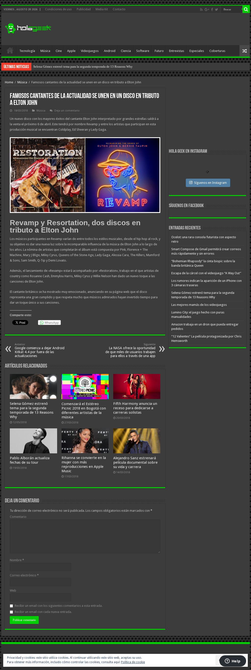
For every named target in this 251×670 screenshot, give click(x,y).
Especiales (196, 51)
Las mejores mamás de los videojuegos (59, 66)
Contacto (119, 9)
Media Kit (102, 9)
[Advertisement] (157, 29)
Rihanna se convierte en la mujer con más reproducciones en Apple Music (84, 464)
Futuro (159, 51)
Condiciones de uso (58, 9)
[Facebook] (212, 9)
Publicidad (84, 9)
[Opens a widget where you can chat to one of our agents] (232, 661)
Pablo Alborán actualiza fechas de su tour (30, 460)
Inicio (10, 50)
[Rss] (201, 9)
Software (142, 51)
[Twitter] (216, 9)
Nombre (17, 560)
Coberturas (217, 51)
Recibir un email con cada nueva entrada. (43, 612)
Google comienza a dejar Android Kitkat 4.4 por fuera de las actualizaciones (39, 350)
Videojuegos (90, 51)
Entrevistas (176, 51)
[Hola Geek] (28, 28)
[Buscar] (246, 9)
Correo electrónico (24, 575)
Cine (59, 51)
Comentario (18, 517)
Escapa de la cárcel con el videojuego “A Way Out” (206, 273)
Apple (71, 51)
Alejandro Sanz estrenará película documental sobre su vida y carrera (135, 462)
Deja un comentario (67, 110)
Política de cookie (133, 662)
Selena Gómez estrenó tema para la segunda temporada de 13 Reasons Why (31, 410)
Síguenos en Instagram (210, 183)
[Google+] (207, 9)
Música (45, 51)
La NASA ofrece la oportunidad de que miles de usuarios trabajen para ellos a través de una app (130, 350)
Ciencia (126, 51)
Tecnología (27, 51)
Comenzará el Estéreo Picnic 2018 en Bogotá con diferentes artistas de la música (84, 410)
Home (9, 82)
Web (13, 590)
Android (109, 51)
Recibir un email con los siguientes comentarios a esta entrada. (58, 606)
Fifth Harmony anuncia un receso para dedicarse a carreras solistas (135, 408)
